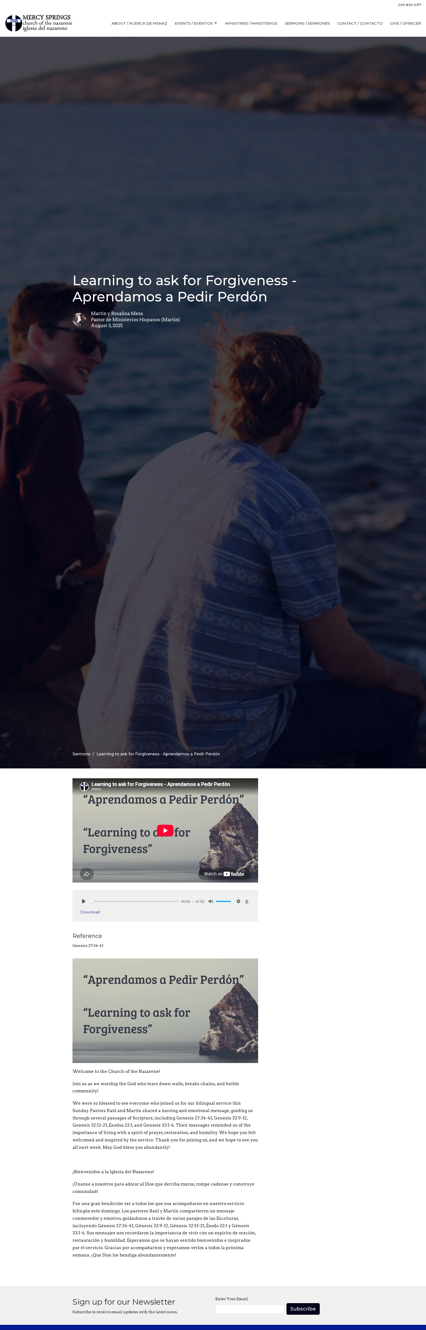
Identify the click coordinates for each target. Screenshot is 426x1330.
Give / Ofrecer (405, 23)
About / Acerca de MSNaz (139, 23)
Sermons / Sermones (307, 23)
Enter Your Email (231, 1299)
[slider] (134, 901)
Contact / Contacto (360, 23)
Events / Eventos (194, 23)
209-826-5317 (409, 5)
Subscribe (303, 1309)
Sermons (81, 754)
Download (90, 912)
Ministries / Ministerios (251, 23)
